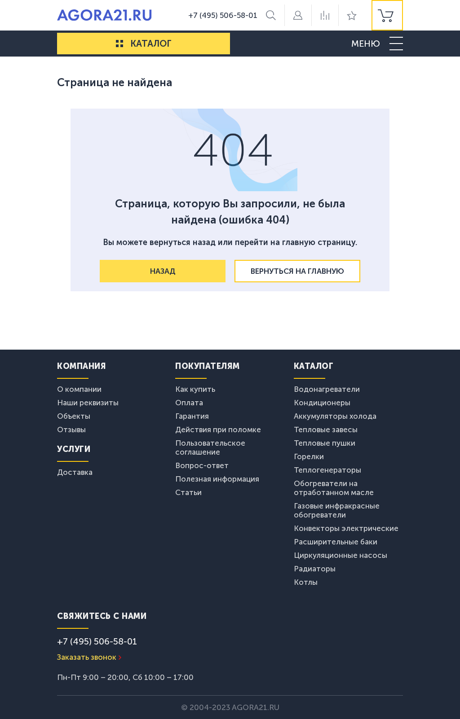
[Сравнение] (324, 15)
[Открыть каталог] (119, 43)
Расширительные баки (335, 541)
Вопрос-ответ (202, 465)
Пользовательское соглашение (210, 447)
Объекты (73, 416)
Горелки (309, 456)
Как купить (195, 389)
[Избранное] (351, 15)
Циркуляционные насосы (340, 555)
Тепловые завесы (326, 429)
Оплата (189, 402)
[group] (387, 15)
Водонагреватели (327, 389)
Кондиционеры (322, 402)
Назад (163, 271)
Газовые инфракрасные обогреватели (337, 510)
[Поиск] (270, 15)
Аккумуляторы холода (335, 416)
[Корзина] (387, 15)
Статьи (188, 492)
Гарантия (192, 416)
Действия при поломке (218, 429)
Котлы (306, 582)
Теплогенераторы (327, 469)
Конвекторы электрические (346, 528)
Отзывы (71, 429)
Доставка (75, 472)
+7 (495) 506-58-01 (222, 15)
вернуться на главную (297, 271)
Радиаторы (315, 568)
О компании (79, 389)
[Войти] (297, 15)
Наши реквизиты (88, 402)
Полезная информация (217, 478)
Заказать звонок (86, 657)
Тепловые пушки (324, 442)
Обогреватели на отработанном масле (334, 488)
